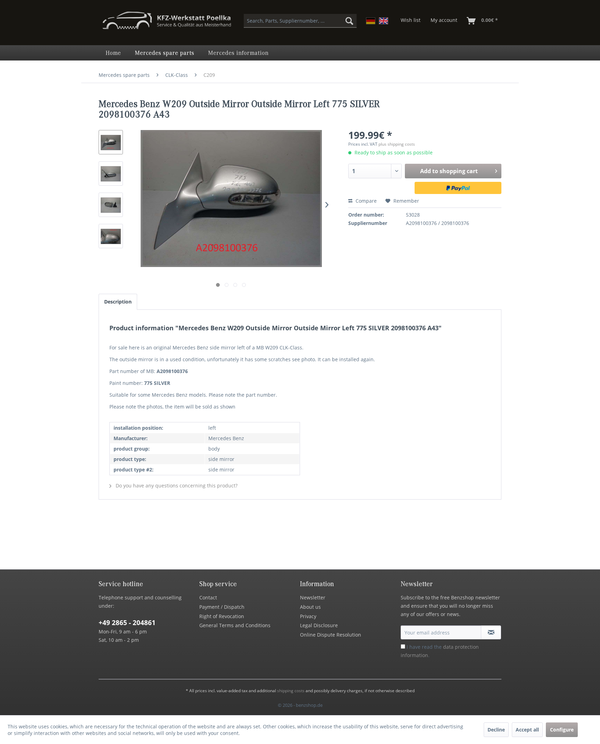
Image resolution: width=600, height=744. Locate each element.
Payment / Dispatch (221, 607)
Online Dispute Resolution (330, 634)
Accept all (527, 729)
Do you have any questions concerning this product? (176, 485)
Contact (208, 597)
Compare (365, 200)
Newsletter (312, 597)
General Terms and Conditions (234, 625)
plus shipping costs (396, 144)
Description (118, 301)
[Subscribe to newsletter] (491, 632)
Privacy (308, 616)
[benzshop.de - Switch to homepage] (166, 23)
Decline (496, 729)
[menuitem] (300, 21)
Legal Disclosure (319, 625)
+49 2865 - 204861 (127, 622)
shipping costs (291, 691)
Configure (562, 729)
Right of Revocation (221, 616)
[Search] (349, 21)
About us (310, 607)
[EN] (383, 20)
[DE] (370, 20)
